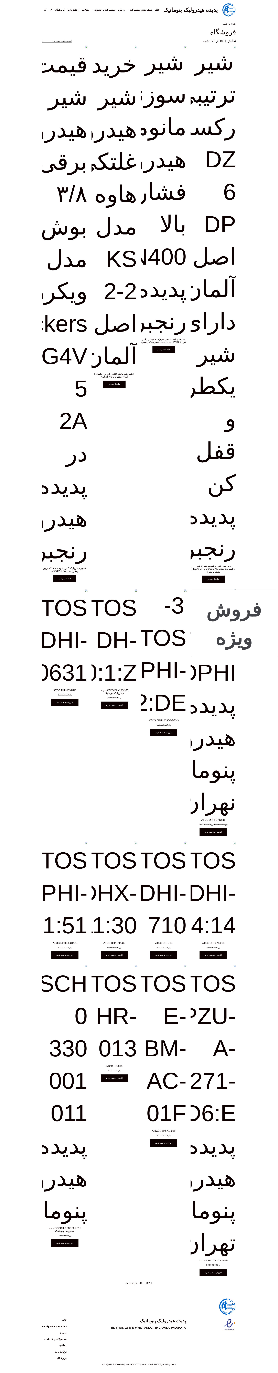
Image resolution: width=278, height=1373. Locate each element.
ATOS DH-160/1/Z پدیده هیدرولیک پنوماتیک (114, 692)
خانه (234, 24)
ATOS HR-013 (114, 1066)
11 (141, 1283)
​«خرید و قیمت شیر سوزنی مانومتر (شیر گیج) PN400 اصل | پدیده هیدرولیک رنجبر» (163, 340)
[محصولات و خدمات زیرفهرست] (44, 1339)
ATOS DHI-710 (163, 943)
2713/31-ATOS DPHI (213, 819)
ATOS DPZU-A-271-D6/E (213, 1260)
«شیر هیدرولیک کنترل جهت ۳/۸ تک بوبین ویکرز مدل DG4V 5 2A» (64, 570)
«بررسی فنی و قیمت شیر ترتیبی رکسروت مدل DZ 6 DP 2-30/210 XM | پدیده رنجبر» (213, 568)
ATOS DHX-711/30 (114, 943)
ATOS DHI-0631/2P (64, 690)
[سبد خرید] (45, 10)
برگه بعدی (131, 1283)
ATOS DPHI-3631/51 (65, 943)
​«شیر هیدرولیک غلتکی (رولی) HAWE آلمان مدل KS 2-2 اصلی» (114, 375)
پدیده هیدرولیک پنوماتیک (190, 10)
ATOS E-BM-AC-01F (164, 1130)
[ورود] (52, 10)
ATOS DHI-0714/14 (213, 943)
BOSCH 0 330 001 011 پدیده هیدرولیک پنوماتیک (65, 1229)
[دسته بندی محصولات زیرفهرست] (43, 1326)
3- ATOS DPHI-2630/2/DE (164, 720)
